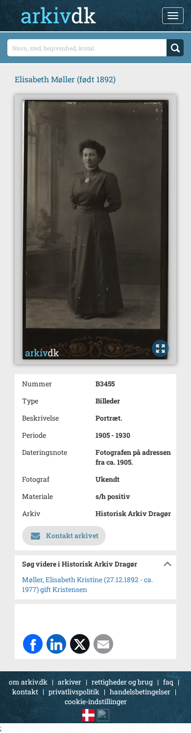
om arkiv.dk (28, 681)
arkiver (69, 681)
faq (168, 681)
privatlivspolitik (73, 691)
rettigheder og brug (122, 681)
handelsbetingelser (140, 691)
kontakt (25, 691)
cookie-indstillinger (96, 701)
